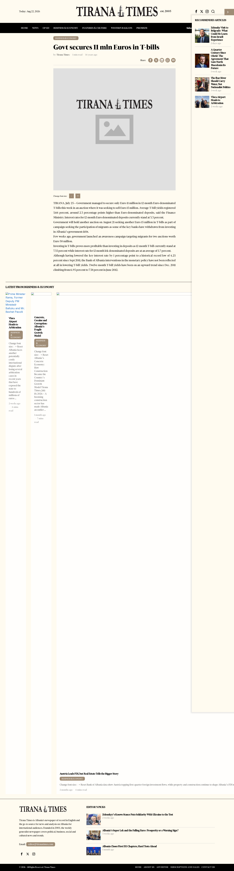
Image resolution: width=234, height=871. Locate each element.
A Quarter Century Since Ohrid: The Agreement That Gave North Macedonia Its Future (220, 59)
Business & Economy (66, 38)
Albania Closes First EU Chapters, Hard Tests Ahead (129, 846)
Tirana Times (63, 54)
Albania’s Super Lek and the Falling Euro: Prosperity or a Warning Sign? (140, 830)
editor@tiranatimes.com (40, 844)
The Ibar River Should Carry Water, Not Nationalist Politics (220, 82)
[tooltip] (196, 11)
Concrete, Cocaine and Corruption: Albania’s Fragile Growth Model (40, 326)
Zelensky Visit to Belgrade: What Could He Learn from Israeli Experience (219, 33)
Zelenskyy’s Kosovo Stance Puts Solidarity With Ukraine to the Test (137, 814)
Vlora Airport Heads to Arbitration (218, 100)
